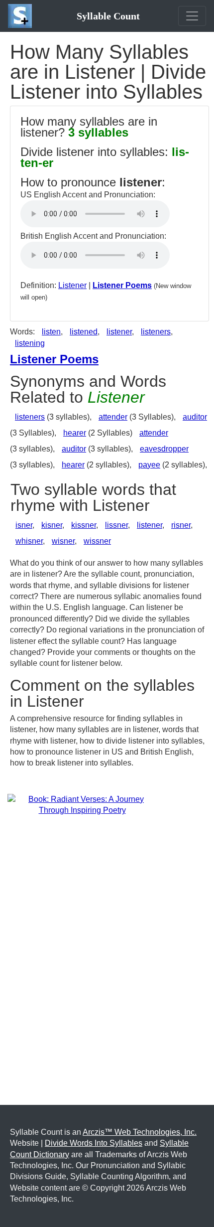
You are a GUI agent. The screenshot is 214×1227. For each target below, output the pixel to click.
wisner (63, 541)
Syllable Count (108, 15)
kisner (51, 525)
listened (84, 331)
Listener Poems (122, 285)
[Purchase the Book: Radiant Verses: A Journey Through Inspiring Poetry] (82, 804)
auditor (195, 417)
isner (23, 525)
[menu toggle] (192, 16)
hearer (74, 433)
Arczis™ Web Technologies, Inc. (140, 1132)
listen (51, 331)
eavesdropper (164, 449)
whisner (29, 541)
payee (149, 464)
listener (119, 331)
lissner (116, 525)
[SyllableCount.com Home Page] (22, 16)
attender (113, 417)
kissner (83, 525)
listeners (156, 331)
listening (30, 343)
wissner (97, 541)
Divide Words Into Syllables (93, 1143)
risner (181, 525)
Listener (72, 285)
